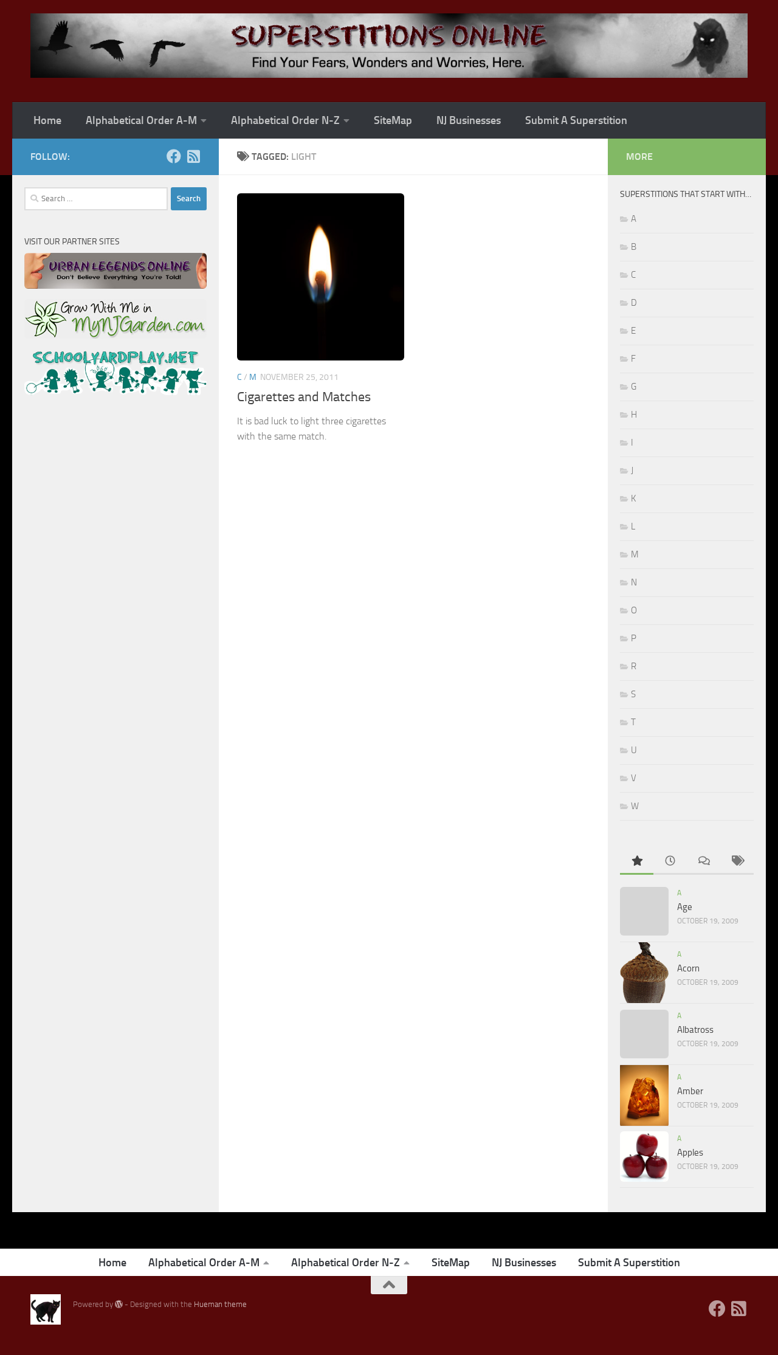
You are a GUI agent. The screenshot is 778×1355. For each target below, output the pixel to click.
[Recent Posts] (670, 862)
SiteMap (393, 120)
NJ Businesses (468, 120)
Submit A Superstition (576, 120)
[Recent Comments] (703, 862)
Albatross (695, 1029)
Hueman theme (220, 1304)
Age (684, 907)
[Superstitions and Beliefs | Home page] (389, 45)
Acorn (688, 968)
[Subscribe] (193, 156)
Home (47, 120)
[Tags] (737, 862)
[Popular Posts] (636, 862)
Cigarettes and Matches (304, 397)
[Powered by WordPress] (119, 1304)
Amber (690, 1091)
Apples (690, 1152)
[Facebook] (174, 156)
